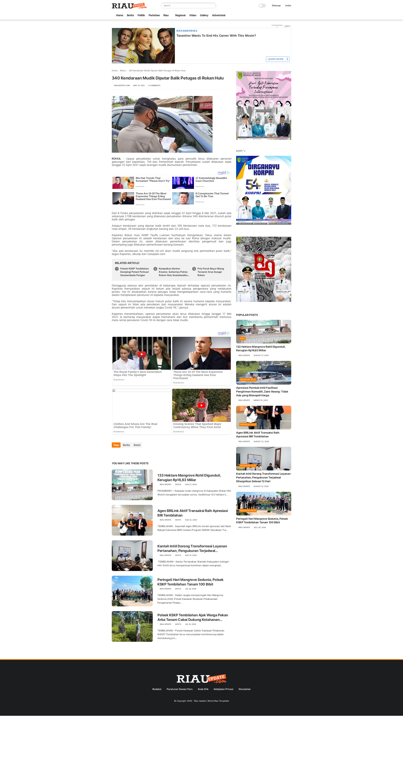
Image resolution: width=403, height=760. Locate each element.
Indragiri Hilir (248, 380)
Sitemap (276, 5)
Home (119, 15)
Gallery (204, 15)
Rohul (123, 70)
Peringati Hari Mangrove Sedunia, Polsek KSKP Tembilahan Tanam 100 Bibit (190, 582)
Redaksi (156, 689)
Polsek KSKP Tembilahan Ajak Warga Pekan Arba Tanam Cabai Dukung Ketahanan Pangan (192, 617)
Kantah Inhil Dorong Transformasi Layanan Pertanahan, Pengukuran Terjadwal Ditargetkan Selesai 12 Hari (192, 548)
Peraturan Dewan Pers (180, 689)
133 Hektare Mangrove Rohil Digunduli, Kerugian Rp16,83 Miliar (189, 477)
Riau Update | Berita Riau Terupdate (211, 701)
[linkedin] (139, 453)
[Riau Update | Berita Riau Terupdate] (129, 7)
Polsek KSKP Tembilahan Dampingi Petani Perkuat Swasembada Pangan (134, 272)
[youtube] (289, 15)
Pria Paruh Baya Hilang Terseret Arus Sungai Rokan (211, 272)
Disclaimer (245, 689)
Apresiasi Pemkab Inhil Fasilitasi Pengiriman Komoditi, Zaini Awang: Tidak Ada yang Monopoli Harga (262, 391)
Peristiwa (154, 15)
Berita (130, 15)
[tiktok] (279, 15)
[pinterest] (133, 453)
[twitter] (269, 15)
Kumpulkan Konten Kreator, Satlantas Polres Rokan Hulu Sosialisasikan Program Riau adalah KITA (174, 272)
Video (192, 15)
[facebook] (264, 15)
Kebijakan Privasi (223, 689)
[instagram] (284, 15)
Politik (141, 15)
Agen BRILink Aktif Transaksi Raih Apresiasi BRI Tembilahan (192, 513)
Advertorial (218, 15)
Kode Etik (203, 689)
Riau (166, 15)
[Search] (213, 5)
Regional (180, 15)
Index (288, 5)
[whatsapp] (274, 15)
